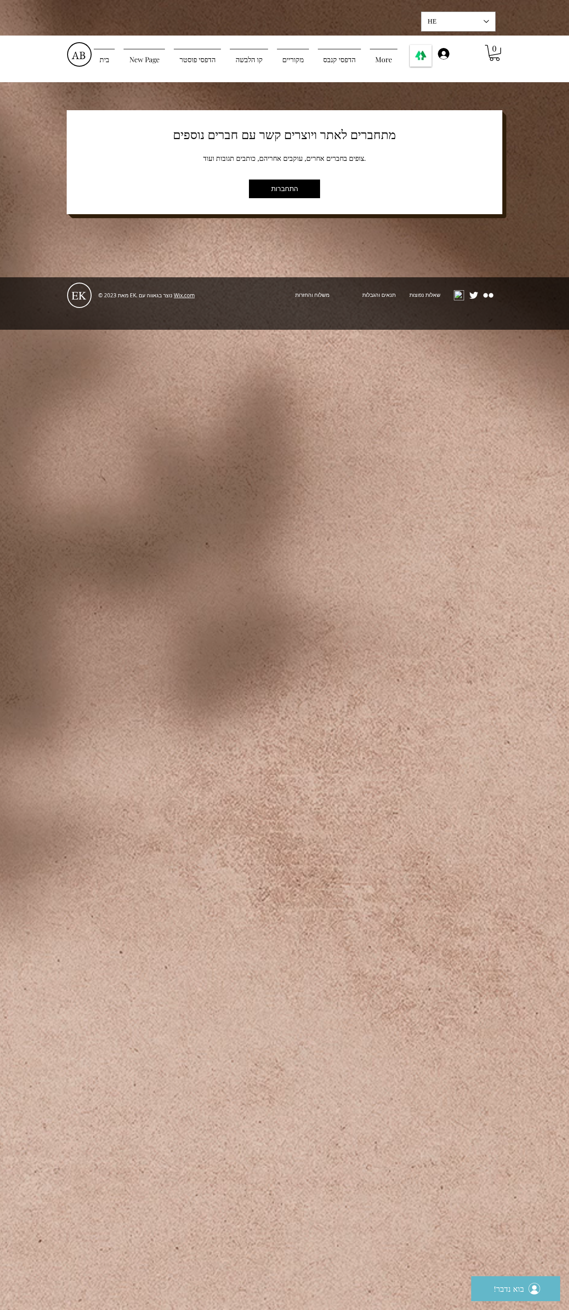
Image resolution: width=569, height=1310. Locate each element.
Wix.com (184, 295)
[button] (494, 53)
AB (79, 55)
